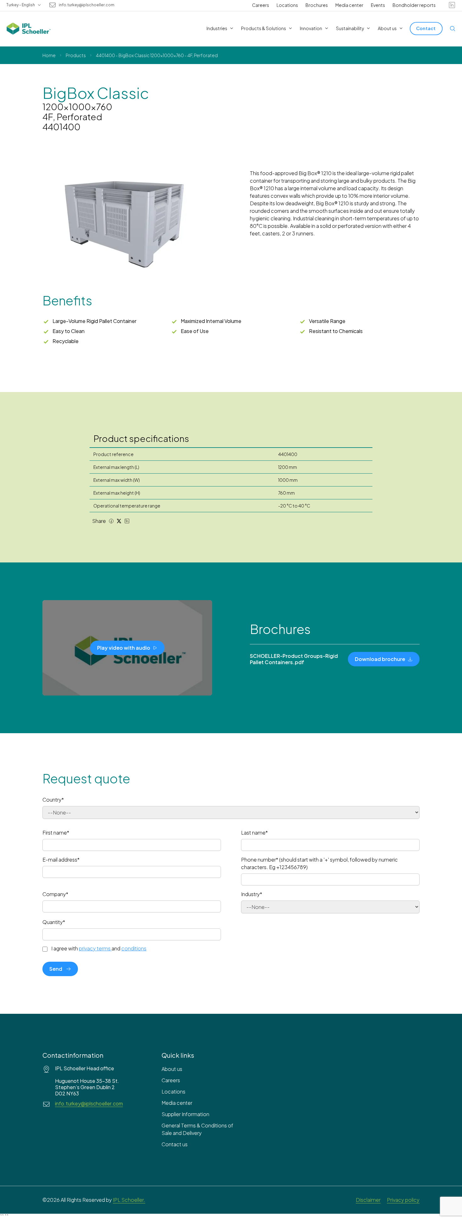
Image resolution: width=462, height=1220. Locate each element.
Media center (349, 5)
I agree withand (98, 948)
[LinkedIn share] (127, 521)
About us (172, 1069)
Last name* (254, 832)
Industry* (251, 894)
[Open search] (452, 28)
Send (55, 968)
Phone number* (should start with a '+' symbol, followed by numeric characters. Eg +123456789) (319, 863)
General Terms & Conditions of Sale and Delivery (197, 1129)
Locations (287, 5)
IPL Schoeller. (129, 1199)
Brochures (316, 5)
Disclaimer (368, 1199)
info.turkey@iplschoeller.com (86, 5)
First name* (55, 832)
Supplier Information (185, 1114)
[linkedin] (452, 5)
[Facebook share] (111, 521)
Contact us (175, 1144)
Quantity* (53, 922)
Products (76, 55)
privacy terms (95, 948)
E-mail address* (61, 859)
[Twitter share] (119, 521)
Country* (53, 799)
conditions (133, 948)
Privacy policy (403, 1199)
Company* (55, 894)
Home (49, 55)
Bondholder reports (414, 5)
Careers (260, 5)
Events (378, 5)
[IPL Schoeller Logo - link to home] (28, 28)
